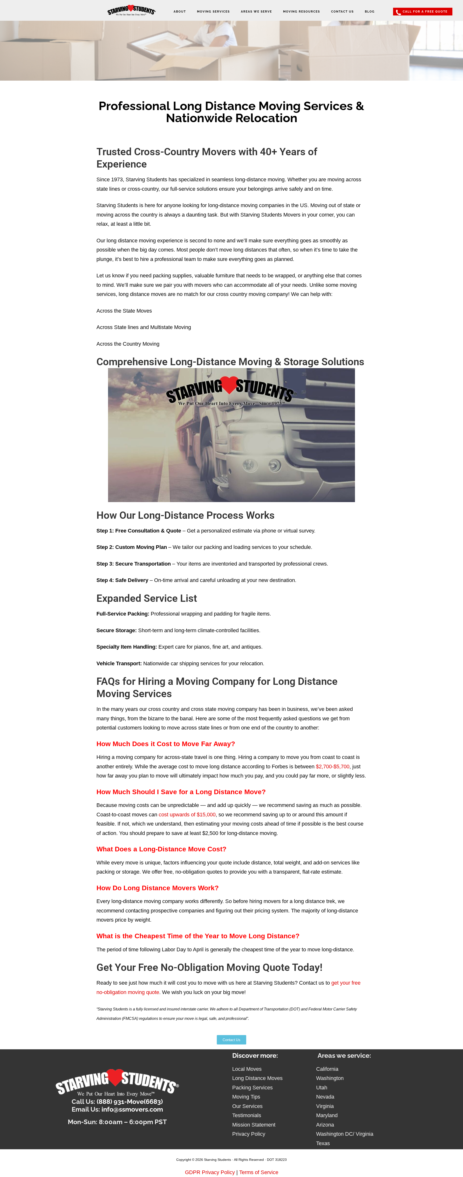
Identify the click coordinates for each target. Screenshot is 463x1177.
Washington (330, 1078)
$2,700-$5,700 (332, 767)
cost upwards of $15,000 (187, 815)
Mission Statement (253, 1125)
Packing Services (252, 1088)
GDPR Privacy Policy (210, 1172)
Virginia (325, 1106)
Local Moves (247, 1069)
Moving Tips (246, 1097)
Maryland (327, 1115)
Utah (321, 1088)
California (327, 1069)
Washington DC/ (336, 1134)
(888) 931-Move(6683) (130, 1101)
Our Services (247, 1106)
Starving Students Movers (132, 13)
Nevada (325, 1097)
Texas (323, 1143)
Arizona (325, 1125)
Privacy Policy (248, 1134)
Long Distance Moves (257, 1078)
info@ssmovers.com (132, 1109)
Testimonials (246, 1115)
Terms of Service (258, 1172)
